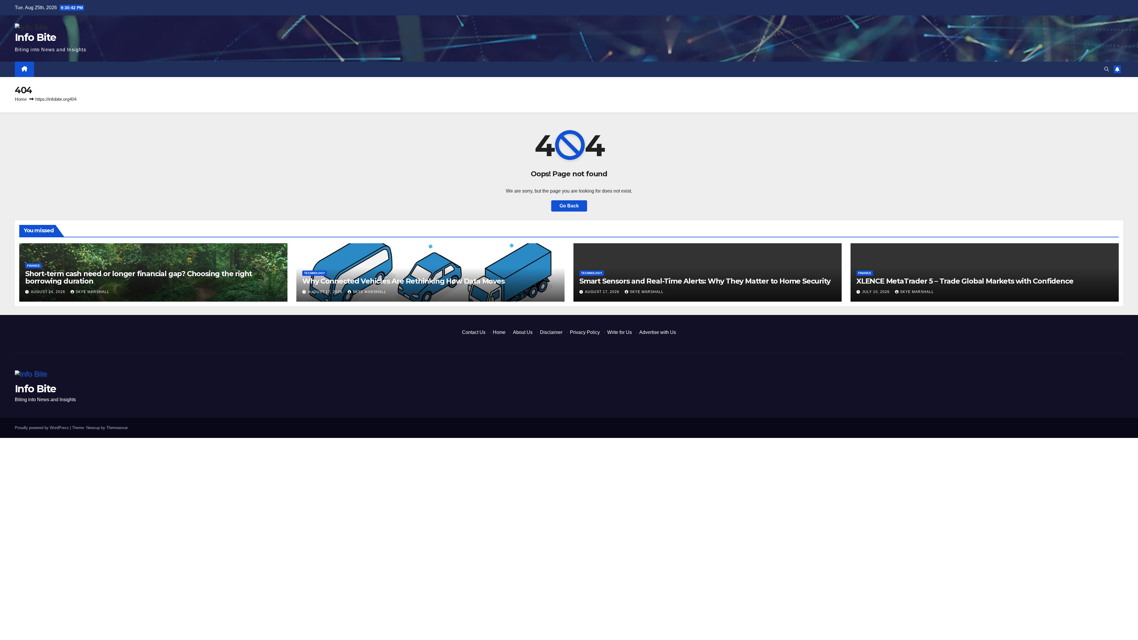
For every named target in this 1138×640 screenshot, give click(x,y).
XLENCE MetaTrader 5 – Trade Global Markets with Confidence (964, 281)
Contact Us (473, 332)
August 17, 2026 (325, 292)
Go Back (569, 205)
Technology (314, 273)
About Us (523, 332)
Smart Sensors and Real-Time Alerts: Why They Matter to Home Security (704, 281)
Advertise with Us (657, 332)
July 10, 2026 (876, 292)
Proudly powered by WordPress (42, 427)
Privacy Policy (585, 332)
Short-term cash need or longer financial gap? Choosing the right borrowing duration (138, 277)
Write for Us (619, 332)
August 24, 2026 (48, 292)
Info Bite (35, 37)
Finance (33, 265)
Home (21, 99)
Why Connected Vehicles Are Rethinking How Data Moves (403, 281)
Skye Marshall (92, 292)
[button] (1106, 69)
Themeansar (116, 427)
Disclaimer (551, 332)
